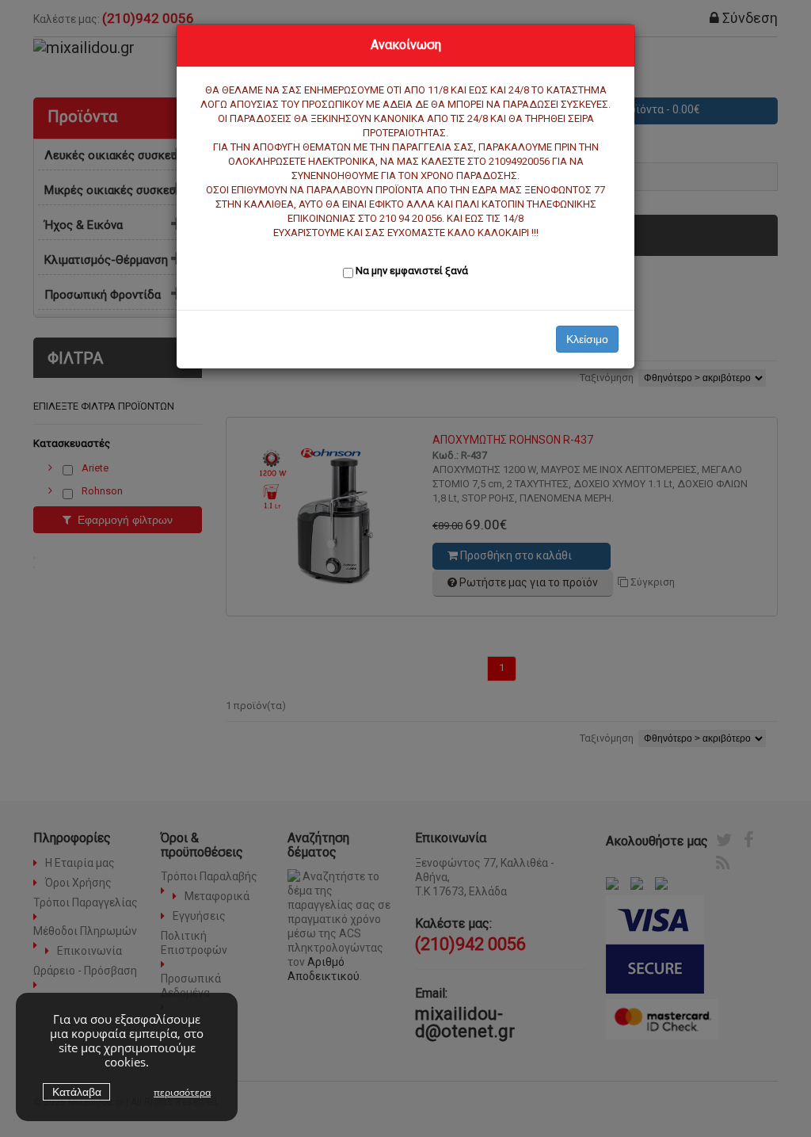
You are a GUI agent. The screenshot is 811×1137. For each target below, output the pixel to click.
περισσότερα (182, 1092)
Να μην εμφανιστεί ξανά (412, 271)
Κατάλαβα (76, 1091)
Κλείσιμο (587, 339)
